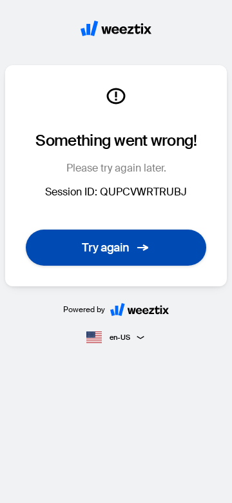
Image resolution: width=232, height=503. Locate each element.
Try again (106, 247)
